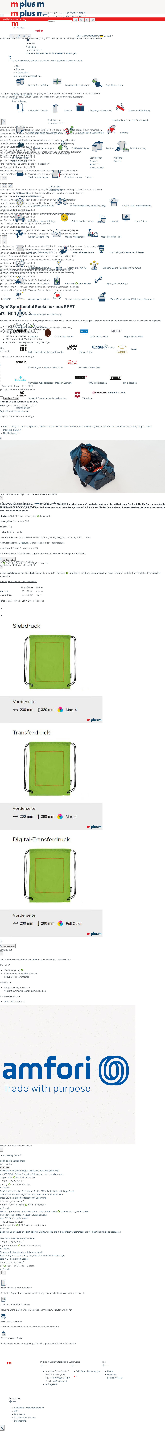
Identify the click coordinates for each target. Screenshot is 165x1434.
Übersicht (31, 53)
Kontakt (89, 35)
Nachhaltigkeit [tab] (10, 433)
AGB (16, 1411)
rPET (37, 504)
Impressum (19, 1414)
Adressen (59, 53)
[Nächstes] (3, 122)
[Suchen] (75, 20)
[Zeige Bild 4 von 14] (5, 127)
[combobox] (60, 21)
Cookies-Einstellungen (25, 1417)
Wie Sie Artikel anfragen (88, 1371)
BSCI (13, 1001)
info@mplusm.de (60, 1381)
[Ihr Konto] (28, 36)
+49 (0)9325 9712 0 (75, 13)
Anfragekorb (51, 1384)
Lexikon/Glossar (114, 1377)
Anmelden (31, 46)
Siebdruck (23, 542)
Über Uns (81, 35)
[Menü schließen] (41, 76)
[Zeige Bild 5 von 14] (8, 127)
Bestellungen (70, 53)
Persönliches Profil (45, 53)
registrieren (36, 50)
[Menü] (12, 36)
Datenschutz (20, 1420)
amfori (7, 1001)
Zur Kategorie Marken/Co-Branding (31, 327)
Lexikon (96, 35)
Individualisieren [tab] (11, 430)
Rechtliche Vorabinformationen (29, 1407)
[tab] (77, 426)
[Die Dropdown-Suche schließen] (92, 20)
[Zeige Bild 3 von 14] (3, 127)
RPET (34, 959)
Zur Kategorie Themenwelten (28, 196)
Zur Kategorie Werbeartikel (27, 76)
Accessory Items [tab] (11, 1155)
